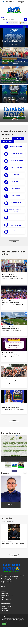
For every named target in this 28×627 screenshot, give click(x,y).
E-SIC (3, 613)
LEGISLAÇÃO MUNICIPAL (16, 167)
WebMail (4, 597)
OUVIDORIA (16, 174)
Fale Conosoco (16, 181)
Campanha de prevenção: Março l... (11, 354)
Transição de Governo (16, 231)
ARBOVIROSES (16, 195)
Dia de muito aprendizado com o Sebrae (13, 61)
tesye (3, 457)
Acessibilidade (21, 1)
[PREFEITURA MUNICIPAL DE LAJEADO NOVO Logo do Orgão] (14, 9)
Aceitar (4, 623)
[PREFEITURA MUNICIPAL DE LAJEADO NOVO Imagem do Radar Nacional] (23, 22)
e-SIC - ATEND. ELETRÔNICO (16, 153)
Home (3, 589)
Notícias (4, 591)
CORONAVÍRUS (16, 188)
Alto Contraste (9, 1)
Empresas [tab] (19, 138)
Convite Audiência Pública (13, 41)
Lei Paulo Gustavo (16, 202)
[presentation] (24, 473)
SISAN (15, 216)
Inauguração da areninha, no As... (11, 328)
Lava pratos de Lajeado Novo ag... (11, 302)
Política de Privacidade (7, 599)
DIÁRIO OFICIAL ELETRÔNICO (16, 160)
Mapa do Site (9, 2)
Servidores (4, 608)
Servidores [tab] (9, 141)
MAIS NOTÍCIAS (14, 420)
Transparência (12, 22)
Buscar (2, 17)
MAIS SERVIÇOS (14, 241)
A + (14, 1)
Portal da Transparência (7, 606)
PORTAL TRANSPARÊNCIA (16, 146)
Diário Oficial (5, 610)
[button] (4, 1)
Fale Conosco (5, 593)
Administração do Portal (7, 595)
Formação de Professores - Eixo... (11, 276)
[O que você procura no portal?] (25, 19)
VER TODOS (14, 555)
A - (16, 1)
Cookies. (5, 616)
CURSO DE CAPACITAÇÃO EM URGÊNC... (13, 381)
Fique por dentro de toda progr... (10, 407)
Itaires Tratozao (10, 503)
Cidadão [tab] (7, 138)
